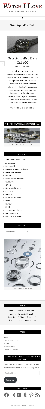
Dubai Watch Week (13, 172)
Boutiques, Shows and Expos (17, 169)
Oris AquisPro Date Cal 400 (22, 60)
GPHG (8, 185)
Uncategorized (11, 213)
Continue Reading (22, 108)
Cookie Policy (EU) (11, 340)
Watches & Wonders (13, 216)
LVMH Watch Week (13, 197)
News (7, 200)
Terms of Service (11, 349)
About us (7, 337)
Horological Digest (13, 188)
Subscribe (10, 380)
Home (6, 343)
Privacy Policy (9, 346)
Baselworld (10, 166)
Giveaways (9, 182)
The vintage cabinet (13, 210)
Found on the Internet (14, 178)
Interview (9, 191)
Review (8, 204)
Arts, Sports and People (15, 159)
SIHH (7, 207)
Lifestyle (8, 194)
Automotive (10, 163)
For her (8, 175)
